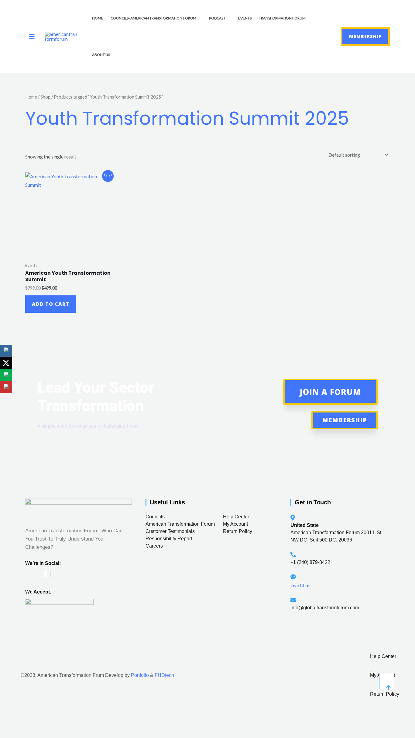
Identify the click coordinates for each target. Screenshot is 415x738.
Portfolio (140, 675)
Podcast (217, 18)
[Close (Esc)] (49, 720)
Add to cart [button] (50, 304)
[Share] (35, 720)
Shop (45, 96)
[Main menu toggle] (32, 36)
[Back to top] (386, 681)
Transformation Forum (282, 18)
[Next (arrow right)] (21, 732)
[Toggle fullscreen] (21, 720)
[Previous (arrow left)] (6, 732)
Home (97, 18)
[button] (326, 36)
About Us (101, 54)
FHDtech (164, 675)
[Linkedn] (50, 574)
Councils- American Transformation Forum (153, 18)
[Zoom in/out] (6, 720)
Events (245, 18)
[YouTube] (45, 574)
